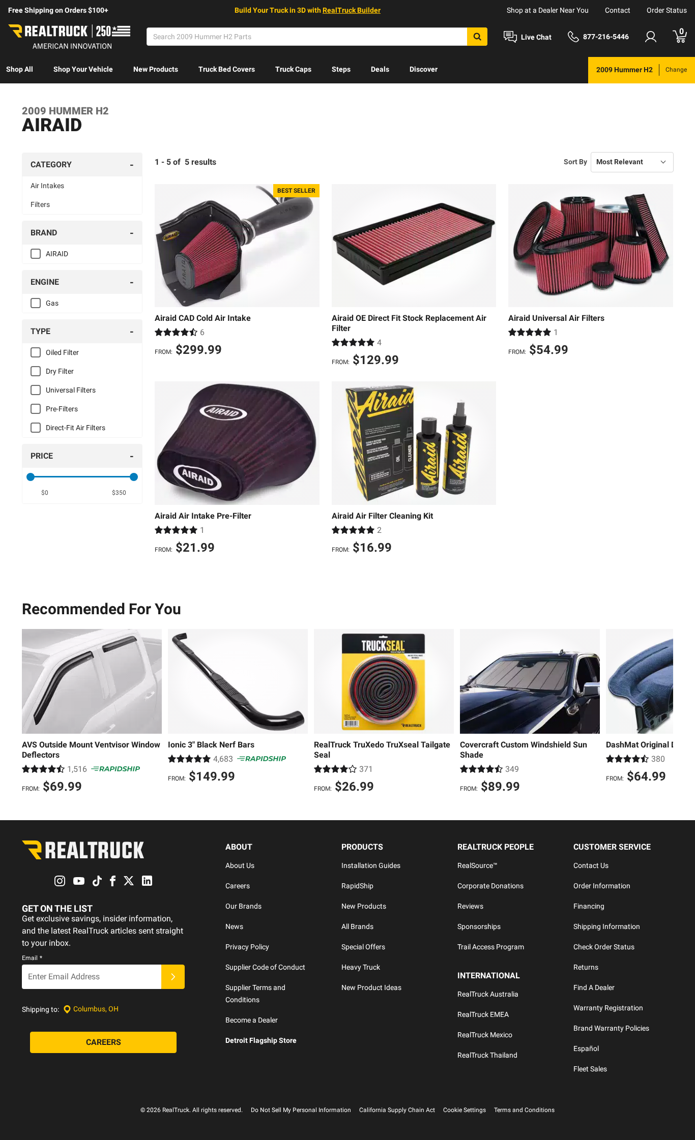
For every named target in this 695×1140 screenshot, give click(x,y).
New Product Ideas (371, 987)
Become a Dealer (251, 1020)
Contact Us (591, 865)
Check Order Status (603, 947)
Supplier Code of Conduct (265, 967)
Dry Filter (60, 371)
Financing (588, 906)
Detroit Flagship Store (261, 1040)
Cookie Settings (464, 1110)
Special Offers (363, 947)
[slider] (30, 477)
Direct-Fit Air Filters (75, 428)
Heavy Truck (360, 967)
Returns (585, 967)
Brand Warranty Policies (611, 1028)
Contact (617, 10)
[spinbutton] (45, 492)
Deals (380, 69)
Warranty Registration (608, 1008)
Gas (52, 303)
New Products (155, 69)
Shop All (19, 69)
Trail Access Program (490, 947)
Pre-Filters (62, 409)
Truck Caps (293, 69)
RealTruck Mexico (484, 1035)
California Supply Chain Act (397, 1110)
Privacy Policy (247, 947)
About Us (239, 865)
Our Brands (243, 906)
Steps (341, 69)
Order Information (601, 886)
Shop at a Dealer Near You (548, 10)
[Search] (477, 36)
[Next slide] (663, 712)
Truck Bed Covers (226, 69)
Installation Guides (370, 865)
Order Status (667, 10)
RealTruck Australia (487, 994)
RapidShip (357, 886)
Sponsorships (479, 926)
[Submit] (173, 977)
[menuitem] (19, 70)
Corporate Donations (490, 886)
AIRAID (57, 254)
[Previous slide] (32, 712)
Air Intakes (47, 186)
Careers (237, 886)
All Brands (357, 926)
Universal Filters (71, 390)
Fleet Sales (590, 1069)
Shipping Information (606, 926)
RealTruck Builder (352, 10)
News (234, 926)
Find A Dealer (594, 987)
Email (32, 958)
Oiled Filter (62, 352)
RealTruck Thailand (487, 1055)
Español (586, 1048)
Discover (424, 69)
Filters (40, 204)
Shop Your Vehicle (83, 69)
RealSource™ (477, 865)
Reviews (470, 906)
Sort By (575, 162)
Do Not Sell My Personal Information (301, 1110)
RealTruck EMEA (483, 1014)
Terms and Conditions (524, 1110)
